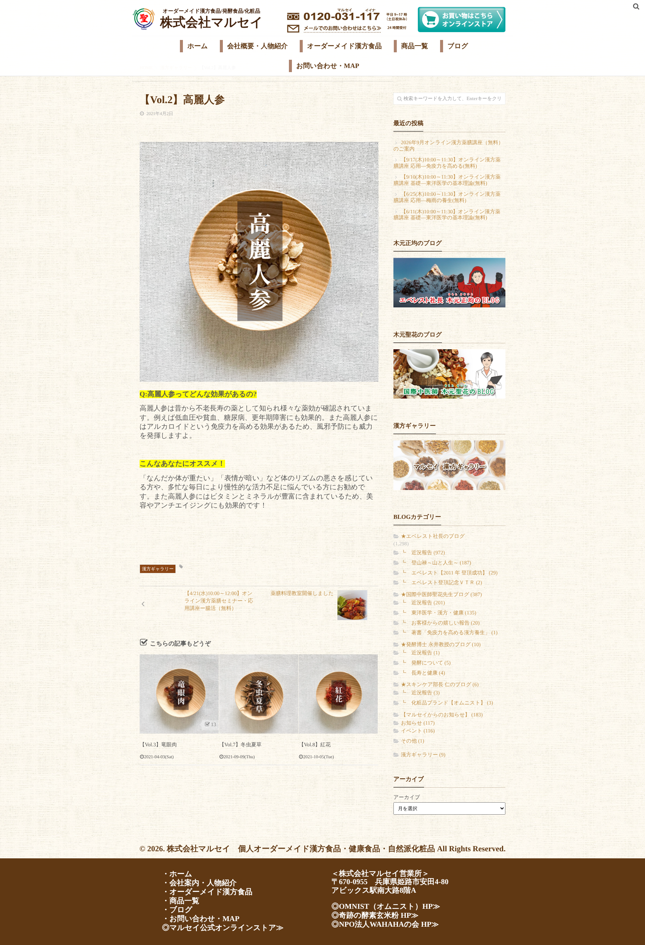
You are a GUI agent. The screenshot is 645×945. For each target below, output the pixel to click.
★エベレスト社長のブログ (433, 536)
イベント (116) (418, 731)
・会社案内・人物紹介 (199, 883)
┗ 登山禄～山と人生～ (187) (436, 563)
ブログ (458, 46)
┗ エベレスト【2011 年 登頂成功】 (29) (449, 573)
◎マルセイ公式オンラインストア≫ (223, 928)
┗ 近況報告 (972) (423, 553)
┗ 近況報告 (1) (420, 653)
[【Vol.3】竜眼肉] (179, 694)
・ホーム (177, 874)
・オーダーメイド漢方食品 (207, 892)
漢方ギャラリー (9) (423, 755)
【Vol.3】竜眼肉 (158, 745)
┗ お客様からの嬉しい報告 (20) (440, 623)
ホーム (197, 46)
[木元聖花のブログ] (449, 374)
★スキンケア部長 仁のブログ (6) (440, 685)
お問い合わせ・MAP (327, 65)
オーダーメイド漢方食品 (344, 46)
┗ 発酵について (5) (426, 663)
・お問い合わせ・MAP (200, 919)
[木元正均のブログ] (449, 282)
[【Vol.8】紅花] (338, 694)
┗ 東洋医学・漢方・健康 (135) (438, 613)
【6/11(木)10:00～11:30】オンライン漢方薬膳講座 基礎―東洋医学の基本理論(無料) (447, 215)
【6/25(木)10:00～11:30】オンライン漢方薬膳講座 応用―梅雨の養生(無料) (447, 198)
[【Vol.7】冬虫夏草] (258, 694)
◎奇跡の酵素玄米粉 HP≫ (374, 915)
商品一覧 (414, 46)
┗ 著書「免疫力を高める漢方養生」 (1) (449, 633)
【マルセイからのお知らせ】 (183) (442, 715)
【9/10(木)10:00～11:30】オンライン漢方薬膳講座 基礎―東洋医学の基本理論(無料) (447, 180)
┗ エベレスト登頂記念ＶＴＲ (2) (441, 583)
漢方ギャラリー (158, 568)
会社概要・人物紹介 (257, 46)
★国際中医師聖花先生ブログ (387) (441, 595)
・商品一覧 (180, 901)
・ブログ (177, 910)
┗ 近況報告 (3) (420, 693)
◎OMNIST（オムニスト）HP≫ (385, 906)
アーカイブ (406, 797)
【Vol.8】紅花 (315, 745)
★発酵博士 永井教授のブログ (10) (441, 645)
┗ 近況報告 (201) (423, 603)
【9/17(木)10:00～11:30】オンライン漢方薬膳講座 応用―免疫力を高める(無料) (447, 163)
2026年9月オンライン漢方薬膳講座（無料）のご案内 (448, 146)
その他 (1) (412, 741)
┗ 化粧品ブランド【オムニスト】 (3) (447, 703)
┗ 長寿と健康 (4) (423, 673)
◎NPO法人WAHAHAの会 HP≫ (385, 924)
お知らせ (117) (417, 723)
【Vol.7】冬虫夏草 (240, 745)
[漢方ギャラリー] (449, 465)
